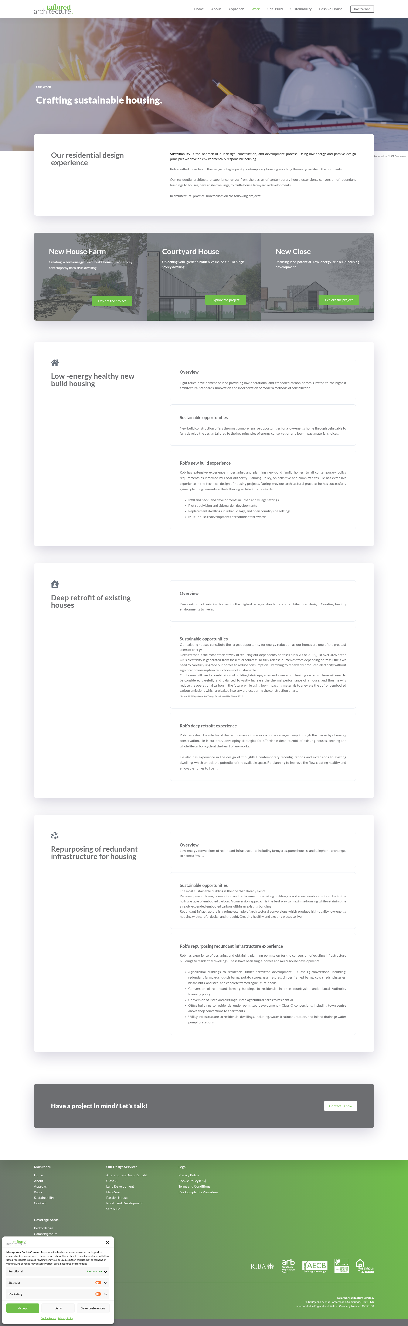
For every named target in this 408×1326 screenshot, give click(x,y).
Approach (236, 9)
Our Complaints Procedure (198, 1192)
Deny (58, 1308)
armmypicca (381, 156)
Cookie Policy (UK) (192, 1181)
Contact (40, 1203)
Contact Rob (362, 9)
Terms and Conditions (194, 1186)
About (216, 9)
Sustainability (301, 9)
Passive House (331, 9)
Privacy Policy (65, 1318)
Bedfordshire (43, 1228)
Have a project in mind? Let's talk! (99, 1106)
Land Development (120, 1186)
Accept (23, 1308)
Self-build (275, 9)
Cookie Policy (48, 1318)
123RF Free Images (397, 156)
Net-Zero (113, 1192)
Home (199, 9)
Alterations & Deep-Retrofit (126, 1175)
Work (256, 9)
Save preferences (93, 1308)
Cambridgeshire (45, 1234)
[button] (107, 1243)
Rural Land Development (124, 1203)
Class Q (112, 1181)
